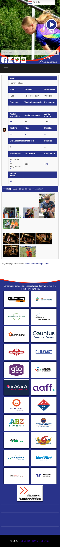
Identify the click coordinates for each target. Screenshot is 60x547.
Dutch (36, 2)
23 (11, 121)
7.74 (12, 162)
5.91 (12, 134)
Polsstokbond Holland (34, 541)
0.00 (46, 164)
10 (11, 181)
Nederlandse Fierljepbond (36, 263)
